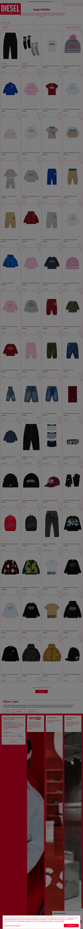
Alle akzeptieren (71, 925)
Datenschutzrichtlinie (47, 921)
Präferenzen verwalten (24, 921)
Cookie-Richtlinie (59, 921)
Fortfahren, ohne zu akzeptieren (12, 925)
